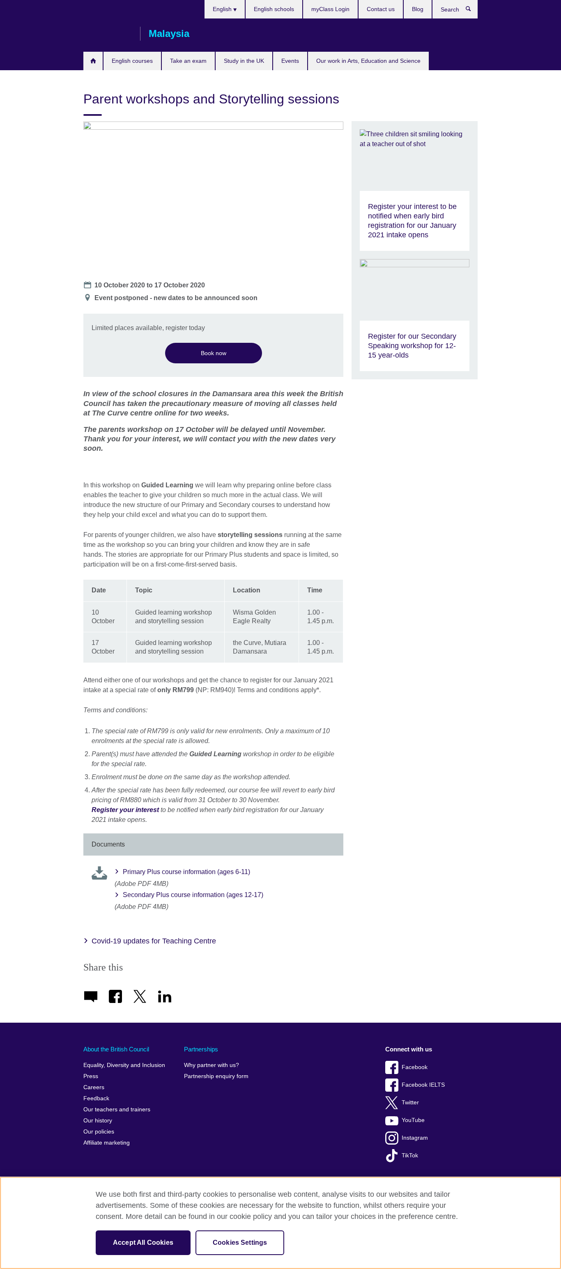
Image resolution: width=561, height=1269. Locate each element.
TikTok (410, 1155)
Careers (93, 1087)
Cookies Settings (240, 1242)
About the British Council (116, 1049)
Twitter (410, 1102)
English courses (132, 60)
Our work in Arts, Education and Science (368, 60)
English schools (274, 9)
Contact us (381, 9)
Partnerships (201, 1049)
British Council (107, 34)
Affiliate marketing (106, 1143)
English (223, 9)
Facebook (415, 1067)
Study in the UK (244, 60)
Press (90, 1076)
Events (290, 60)
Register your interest (125, 809)
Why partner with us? (211, 1065)
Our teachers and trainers (116, 1109)
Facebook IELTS (423, 1085)
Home (93, 61)
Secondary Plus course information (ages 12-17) (193, 894)
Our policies (98, 1132)
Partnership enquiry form (216, 1076)
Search (472, 11)
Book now (213, 353)
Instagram (415, 1138)
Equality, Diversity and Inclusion (124, 1065)
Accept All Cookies (143, 1242)
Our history (97, 1121)
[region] (280, 1223)
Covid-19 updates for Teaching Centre (154, 941)
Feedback (96, 1098)
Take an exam (188, 60)
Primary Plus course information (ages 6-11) (186, 871)
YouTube (413, 1120)
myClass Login (330, 9)
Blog (417, 9)
